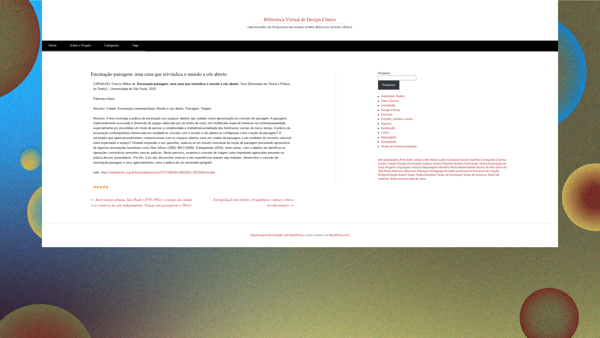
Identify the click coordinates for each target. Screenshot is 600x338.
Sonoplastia (388, 141)
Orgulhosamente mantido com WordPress (277, 235)
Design (402, 163)
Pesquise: (384, 73)
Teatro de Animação (449, 175)
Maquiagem (388, 137)
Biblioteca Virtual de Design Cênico (300, 19)
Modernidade (467, 167)
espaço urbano (432, 163)
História (459, 163)
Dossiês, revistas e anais (397, 119)
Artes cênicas (415, 159)
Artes (403, 159)
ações (442, 159)
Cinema (501, 159)
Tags (135, 45)
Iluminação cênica (476, 163)
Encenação (414, 163)
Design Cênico (390, 110)
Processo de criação (486, 171)
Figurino (386, 123)
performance (464, 171)
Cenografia (388, 105)
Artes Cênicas (390, 101)
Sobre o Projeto (80, 45)
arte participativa (388, 159)
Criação (392, 163)
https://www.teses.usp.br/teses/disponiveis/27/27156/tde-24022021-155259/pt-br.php (158, 172)
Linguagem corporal (409, 167)
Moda (454, 167)
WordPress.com (339, 235)
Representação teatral (392, 175)
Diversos (386, 114)
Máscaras (410, 171)
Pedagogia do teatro (443, 171)
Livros (385, 132)
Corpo (382, 163)
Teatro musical (399, 179)
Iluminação (388, 128)
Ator (426, 159)
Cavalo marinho (470, 159)
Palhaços (423, 171)
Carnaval (453, 159)
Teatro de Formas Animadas (399, 146)
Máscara (397, 171)
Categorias (111, 45)
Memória (444, 167)
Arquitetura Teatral (393, 96)
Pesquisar (388, 85)
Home (52, 45)
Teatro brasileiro (426, 175)
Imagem (390, 167)
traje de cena (417, 179)
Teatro (411, 175)
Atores (434, 159)
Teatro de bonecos (475, 175)
